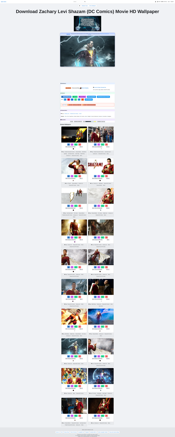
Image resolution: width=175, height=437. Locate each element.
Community (164, 1)
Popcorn (69, 183)
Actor (86, 116)
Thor (65, 116)
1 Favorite (82, 96)
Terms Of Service (74, 432)
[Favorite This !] (72, 326)
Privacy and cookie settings (114, 432)
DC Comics (82, 116)
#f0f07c (95, 121)
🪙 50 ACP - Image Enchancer (88, 104)
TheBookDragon (104, 241)
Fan (68, 116)
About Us (57, 432)
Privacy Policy (66, 432)
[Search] (85, 2)
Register (172, 1)
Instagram (109, 116)
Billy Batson (84, 151)
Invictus (77, 241)
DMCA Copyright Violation (103, 432)
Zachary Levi (66, 113)
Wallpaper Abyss (85, 5)
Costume (100, 116)
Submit (159, 1)
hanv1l (77, 420)
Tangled (89, 116)
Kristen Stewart (76, 116)
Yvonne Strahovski (94, 116)
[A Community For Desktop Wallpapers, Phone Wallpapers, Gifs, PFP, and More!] (79, 5)
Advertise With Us (93, 432)
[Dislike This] (79, 326)
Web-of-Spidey (85, 87)
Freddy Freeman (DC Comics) (70, 151)
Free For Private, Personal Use (100, 87)
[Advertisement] (87, 74)
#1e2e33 (86, 121)
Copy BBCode (89, 99)
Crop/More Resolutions (103, 96)
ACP (64, 104)
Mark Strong (82, 153)
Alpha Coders (3, 1)
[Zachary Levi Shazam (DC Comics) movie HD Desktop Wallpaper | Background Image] (74, 354)
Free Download (66, 96)
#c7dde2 (92, 121)
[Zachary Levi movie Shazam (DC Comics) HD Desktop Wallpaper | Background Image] (74, 383)
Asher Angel (77, 153)
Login (169, 1)
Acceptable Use (81, 432)
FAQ (61, 432)
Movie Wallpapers (92, 5)
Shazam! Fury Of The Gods (74, 246)
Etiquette (87, 432)
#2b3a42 (89, 121)
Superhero (71, 116)
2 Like (75, 96)
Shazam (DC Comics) (74, 113)
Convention (104, 116)
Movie (81, 155)
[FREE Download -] (68, 326)
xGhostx (104, 148)
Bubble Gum (105, 213)
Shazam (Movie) (78, 151)
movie (80, 113)
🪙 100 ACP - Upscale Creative (74, 104)
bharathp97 (103, 210)
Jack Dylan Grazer (71, 153)
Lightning (65, 153)
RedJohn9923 (77, 148)
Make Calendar (91, 96)
